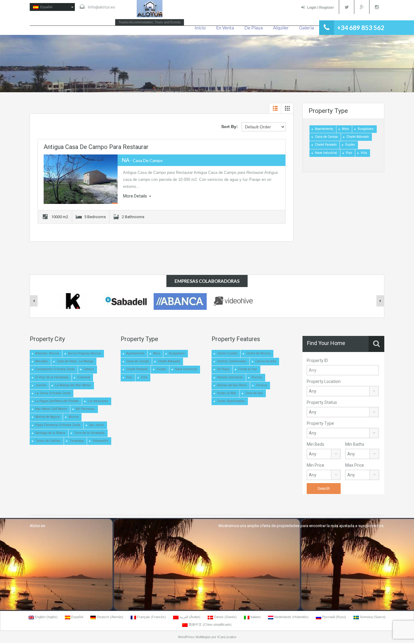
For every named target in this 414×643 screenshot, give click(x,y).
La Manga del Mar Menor (73, 385)
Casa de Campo (326, 136)
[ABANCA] (180, 301)
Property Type (320, 423)
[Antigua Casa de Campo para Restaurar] (81, 179)
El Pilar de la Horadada (51, 377)
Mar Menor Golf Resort (51, 409)
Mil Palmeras (85, 409)
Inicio (200, 27)
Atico (345, 128)
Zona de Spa (254, 393)
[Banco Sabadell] (126, 300)
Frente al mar (247, 369)
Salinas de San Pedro (232, 385)
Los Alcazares (98, 401)
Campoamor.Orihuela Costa (55, 369)
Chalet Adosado (357, 136)
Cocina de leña (265, 361)
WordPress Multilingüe (194, 637)
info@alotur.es (101, 6)
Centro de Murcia (258, 353)
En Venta (225, 27)
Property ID (317, 360)
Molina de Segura (47, 416)
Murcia (73, 416)
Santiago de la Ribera (50, 433)
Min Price (315, 465)
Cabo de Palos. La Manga (75, 361)
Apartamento (324, 128)
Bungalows (366, 128)
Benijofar (41, 361)
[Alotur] (149, 8)
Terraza (261, 385)
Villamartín (100, 440)
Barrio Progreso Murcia (84, 353)
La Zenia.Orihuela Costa (52, 393)
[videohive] (234, 300)
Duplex (350, 144)
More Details (135, 196)
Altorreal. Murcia (47, 353)
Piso (349, 152)
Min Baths (354, 444)
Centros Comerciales (231, 361)
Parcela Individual (230, 377)
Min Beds (315, 444)
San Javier (96, 425)
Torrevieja (76, 440)
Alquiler (281, 27)
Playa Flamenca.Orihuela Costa (57, 425)
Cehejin (88, 369)
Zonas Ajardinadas (231, 401)
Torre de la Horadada (89, 433)
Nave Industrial (326, 152)
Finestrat (83, 377)
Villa (364, 152)
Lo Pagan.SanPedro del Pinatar (57, 401)
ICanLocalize (226, 637)
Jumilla (40, 385)
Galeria (306, 27)
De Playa (253, 27)
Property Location (324, 381)
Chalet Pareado (325, 144)
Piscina (257, 377)
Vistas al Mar (226, 393)
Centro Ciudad (227, 353)
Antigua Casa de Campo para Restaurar (96, 147)
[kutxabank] (72, 300)
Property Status (322, 402)
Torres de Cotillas (48, 440)
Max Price (354, 465)
